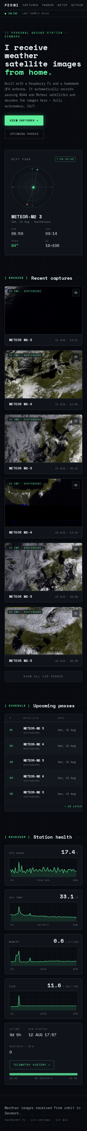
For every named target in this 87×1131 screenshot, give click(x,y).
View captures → (24, 120)
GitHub (77, 5)
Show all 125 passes (43, 676)
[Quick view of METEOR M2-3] (76, 292)
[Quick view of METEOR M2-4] (76, 356)
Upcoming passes (24, 134)
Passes (48, 5)
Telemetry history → (31, 1065)
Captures (30, 5)
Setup (63, 5)
